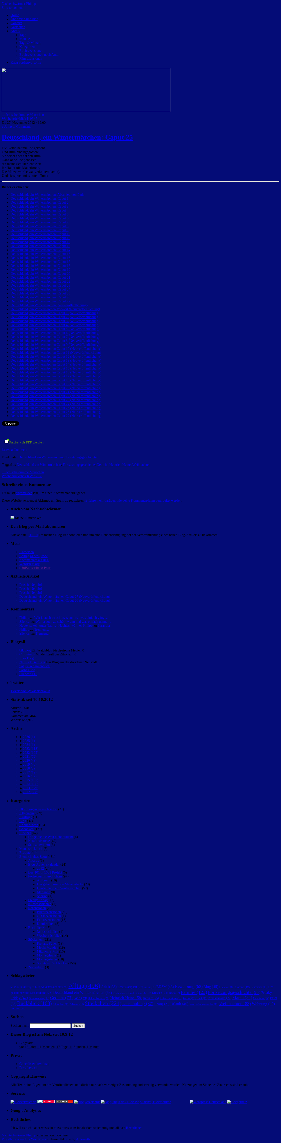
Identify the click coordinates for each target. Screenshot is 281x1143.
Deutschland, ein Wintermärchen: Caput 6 (39, 218)
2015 (30, 780)
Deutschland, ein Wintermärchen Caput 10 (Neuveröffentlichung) (56, 348)
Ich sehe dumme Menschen (23, 115)
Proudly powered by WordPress (24, 1139)
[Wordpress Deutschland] (208, 1102)
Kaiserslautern (171, 998)
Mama (242, 997)
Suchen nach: (20, 1025)
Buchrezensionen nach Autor (39, 54)
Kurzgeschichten (39, 904)
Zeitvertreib (36, 967)
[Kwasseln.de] (12, 518)
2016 (29, 776)
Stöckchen (35, 939)
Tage (22, 35)
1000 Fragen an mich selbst (38, 809)
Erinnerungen (28, 825)
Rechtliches (134, 1128)
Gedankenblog (39, 998)
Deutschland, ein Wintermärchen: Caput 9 (39, 230)
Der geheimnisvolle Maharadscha (60, 884)
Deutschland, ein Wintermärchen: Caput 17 (40, 262)
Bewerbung (189, 986)
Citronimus (27, 654)
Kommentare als (34, 560)
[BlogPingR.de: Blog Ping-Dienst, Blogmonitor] (136, 1102)
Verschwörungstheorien (203, 1004)
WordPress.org (29, 564)
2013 (30, 788)
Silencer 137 (28, 674)
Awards (33, 860)
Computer (226, 987)
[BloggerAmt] (23, 1102)
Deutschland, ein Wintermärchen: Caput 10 (40, 234)
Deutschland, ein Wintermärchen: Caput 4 (39, 210)
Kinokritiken (45, 924)
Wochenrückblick (49, 935)
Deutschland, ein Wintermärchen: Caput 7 (39, 222)
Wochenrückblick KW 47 (22, 118)
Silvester (77, 1004)
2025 (29, 741)
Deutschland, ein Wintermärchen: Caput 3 (39, 206)
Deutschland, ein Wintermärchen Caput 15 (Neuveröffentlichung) (56, 368)
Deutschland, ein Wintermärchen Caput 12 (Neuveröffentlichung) (56, 356)
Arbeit (109, 987)
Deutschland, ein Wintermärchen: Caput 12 (40, 242)
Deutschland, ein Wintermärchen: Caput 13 (40, 246)
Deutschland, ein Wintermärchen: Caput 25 (67, 137)
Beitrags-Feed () (33, 556)
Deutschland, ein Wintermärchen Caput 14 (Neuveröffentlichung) (56, 364)
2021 (29, 756)
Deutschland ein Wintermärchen (40, 457)
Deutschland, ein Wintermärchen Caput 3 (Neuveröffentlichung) (55, 321)
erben (174, 992)
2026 (29, 737)
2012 (30, 792)
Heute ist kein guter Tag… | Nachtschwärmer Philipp (56, 625)
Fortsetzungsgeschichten (81, 457)
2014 (30, 784)
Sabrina (42, 896)
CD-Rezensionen (49, 916)
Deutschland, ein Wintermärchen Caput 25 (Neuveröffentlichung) (56, 408)
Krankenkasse (219, 998)
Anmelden (26, 552)
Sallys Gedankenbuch (34, 666)
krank (201, 998)
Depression (258, 987)
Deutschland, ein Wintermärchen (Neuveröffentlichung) (49, 305)
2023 (30, 748)
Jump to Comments (16, 126)
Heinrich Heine (120, 465)
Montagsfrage (46, 955)
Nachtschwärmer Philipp (19, 3)
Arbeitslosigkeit (130, 987)
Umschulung (137, 1003)
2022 (30, 752)
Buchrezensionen (31, 50)
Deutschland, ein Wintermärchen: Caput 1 (39, 198)
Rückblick (34, 1003)
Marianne (43, 892)
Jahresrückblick (47, 931)
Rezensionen (37, 908)
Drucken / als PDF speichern (26, 442)
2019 (29, 764)
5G (15, 987)
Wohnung (263, 1003)
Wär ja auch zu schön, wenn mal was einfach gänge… (72, 617)
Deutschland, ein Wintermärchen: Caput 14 (40, 250)
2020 (29, 760)
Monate (24, 39)
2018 (29, 768)
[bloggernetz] (237, 1102)
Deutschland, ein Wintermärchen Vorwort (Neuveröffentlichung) (55, 309)
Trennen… (41, 629)
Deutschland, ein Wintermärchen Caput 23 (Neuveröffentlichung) (56, 400)
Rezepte (25, 852)
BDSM (165, 987)
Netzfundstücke (39, 841)
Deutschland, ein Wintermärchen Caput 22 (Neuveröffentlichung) (56, 396)
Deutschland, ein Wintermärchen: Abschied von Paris (47, 194)
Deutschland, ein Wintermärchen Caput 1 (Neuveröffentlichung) (55, 313)
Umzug (161, 1004)
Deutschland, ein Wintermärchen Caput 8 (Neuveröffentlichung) (55, 341)
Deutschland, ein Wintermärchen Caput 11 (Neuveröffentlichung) (56, 352)
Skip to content (12, 7)
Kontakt (16, 23)
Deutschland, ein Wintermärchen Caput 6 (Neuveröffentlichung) (55, 333)
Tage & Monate (30, 43)
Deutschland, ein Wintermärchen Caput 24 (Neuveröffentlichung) (56, 404)
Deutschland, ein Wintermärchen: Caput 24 (40, 289)
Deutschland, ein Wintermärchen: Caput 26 (40, 297)
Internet (151, 998)
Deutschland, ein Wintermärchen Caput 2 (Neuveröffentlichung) (55, 317)
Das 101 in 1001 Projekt (45, 872)
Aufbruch (43, 880)
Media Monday (47, 947)
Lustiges (25, 833)
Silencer (25, 621)
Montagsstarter (47, 959)
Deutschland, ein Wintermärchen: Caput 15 (40, 254)
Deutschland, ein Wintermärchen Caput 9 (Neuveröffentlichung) (55, 344)
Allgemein (26, 813)
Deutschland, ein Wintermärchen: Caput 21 (40, 277)
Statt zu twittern (39, 845)
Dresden (160, 992)
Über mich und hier (24, 19)
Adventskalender (54, 987)
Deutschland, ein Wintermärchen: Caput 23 (40, 285)
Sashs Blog (27, 670)
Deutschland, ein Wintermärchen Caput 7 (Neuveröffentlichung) (55, 337)
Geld (80, 998)
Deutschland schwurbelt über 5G (132, 993)
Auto (149, 987)
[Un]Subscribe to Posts (35, 568)
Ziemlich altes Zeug (33, 856)
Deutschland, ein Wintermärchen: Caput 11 (40, 238)
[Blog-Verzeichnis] (46, 1102)
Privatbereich (28, 1067)
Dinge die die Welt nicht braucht (50, 837)
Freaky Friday (38, 900)
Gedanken (26, 829)
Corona (242, 987)
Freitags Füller (47, 943)
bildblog (25, 650)
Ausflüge (25, 817)
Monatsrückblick (31, 849)
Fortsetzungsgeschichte (79, 465)
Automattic (83, 1139)
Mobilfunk (261, 998)
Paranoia (104, 625)
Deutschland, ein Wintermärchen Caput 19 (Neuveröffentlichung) (56, 384)
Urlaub (179, 1004)
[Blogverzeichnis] (87, 1102)
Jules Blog (26, 658)
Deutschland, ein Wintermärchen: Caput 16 (40, 258)
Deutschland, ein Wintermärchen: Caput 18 (40, 265)
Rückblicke (36, 927)
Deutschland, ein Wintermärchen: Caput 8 (39, 226)
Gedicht (102, 465)
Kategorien (27, 46)
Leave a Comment (14, 450)
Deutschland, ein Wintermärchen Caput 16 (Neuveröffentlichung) (56, 372)
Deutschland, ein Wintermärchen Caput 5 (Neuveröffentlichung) (55, 329)
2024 (29, 744)
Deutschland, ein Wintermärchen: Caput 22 (40, 281)
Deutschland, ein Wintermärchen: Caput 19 (40, 269)
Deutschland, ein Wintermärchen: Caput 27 (40, 301)
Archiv (15, 31)
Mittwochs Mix (47, 951)
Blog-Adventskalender (43, 864)
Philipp (24, 617)
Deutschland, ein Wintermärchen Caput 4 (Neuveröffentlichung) (55, 325)
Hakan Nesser (98, 998)
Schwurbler (61, 1004)
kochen (189, 998)
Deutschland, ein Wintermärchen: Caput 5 (39, 214)
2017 (29, 772)
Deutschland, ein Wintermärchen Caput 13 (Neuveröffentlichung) (56, 360)
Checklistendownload (34, 1064)
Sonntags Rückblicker (52, 963)
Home (15, 15)
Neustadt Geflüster (32, 662)
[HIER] (32, 535)
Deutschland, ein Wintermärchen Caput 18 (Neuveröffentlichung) (56, 380)
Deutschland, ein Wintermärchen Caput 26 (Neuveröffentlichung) (56, 412)
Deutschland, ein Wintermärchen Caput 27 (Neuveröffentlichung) (56, 416)
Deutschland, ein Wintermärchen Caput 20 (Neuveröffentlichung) (56, 388)
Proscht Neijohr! (30, 585)
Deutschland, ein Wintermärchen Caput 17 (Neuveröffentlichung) (56, 376)
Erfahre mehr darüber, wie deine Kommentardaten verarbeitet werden (133, 500)
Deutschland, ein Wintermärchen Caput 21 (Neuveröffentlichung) (56, 392)
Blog (22, 821)
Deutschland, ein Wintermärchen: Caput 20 (40, 273)
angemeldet (24, 493)
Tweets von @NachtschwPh (30, 691)
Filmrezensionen (30, 58)
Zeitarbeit (18, 1008)
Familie (194, 992)
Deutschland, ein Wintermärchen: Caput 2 (39, 202)
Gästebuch (18, 27)
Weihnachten (141, 465)
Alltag (84, 985)
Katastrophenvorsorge (26, 62)
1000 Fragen (30, 987)
